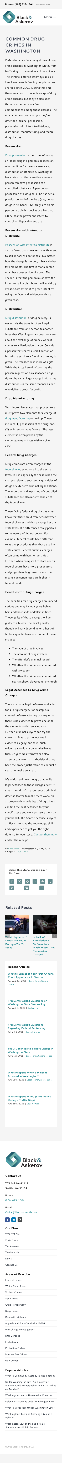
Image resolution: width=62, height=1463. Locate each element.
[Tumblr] (50, 881)
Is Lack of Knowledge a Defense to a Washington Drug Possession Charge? (44, 945)
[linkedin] (13, 1219)
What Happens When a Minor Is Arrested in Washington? (27, 1074)
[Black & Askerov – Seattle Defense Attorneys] (17, 12)
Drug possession (15, 155)
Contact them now (45, 834)
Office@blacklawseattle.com (21, 1212)
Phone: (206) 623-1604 (19, 4)
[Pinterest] (12, 888)
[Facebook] (12, 881)
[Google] (20, 1219)
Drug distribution (16, 318)
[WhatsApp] (42, 881)
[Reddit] (27, 881)
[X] (19, 881)
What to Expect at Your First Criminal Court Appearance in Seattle (31, 975)
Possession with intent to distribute (27, 245)
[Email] (42, 888)
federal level (12, 469)
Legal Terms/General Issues (39, 1055)
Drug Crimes (23, 851)
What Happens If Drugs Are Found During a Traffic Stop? (16, 942)
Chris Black (13, 848)
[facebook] (7, 1219)
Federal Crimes (33, 1031)
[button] (7, 935)
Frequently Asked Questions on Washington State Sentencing (27, 1002)
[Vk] (26, 888)
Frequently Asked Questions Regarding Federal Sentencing (26, 1026)
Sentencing (33, 1007)
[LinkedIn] (35, 881)
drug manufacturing (17, 418)
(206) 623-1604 (14, 1200)
